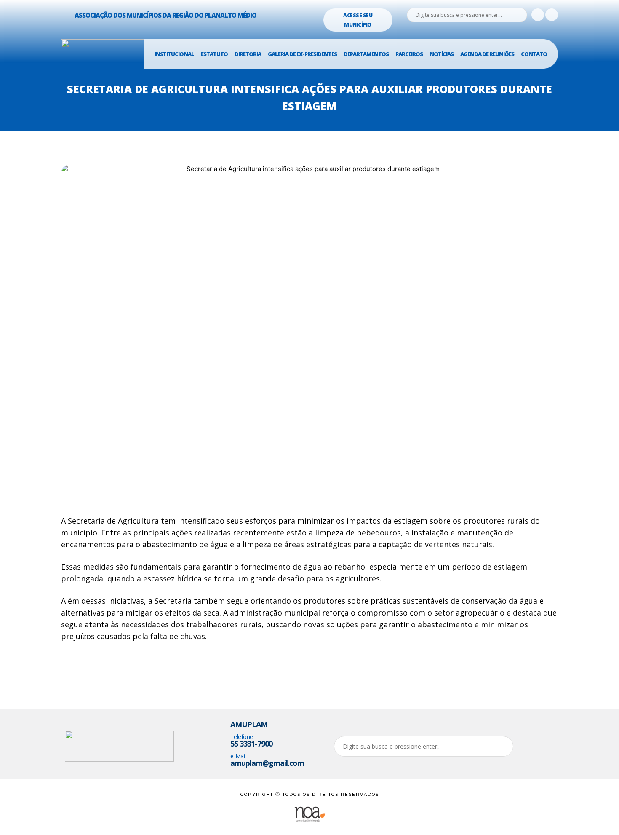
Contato (534, 54)
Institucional (174, 54)
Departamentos (366, 54)
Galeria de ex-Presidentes (302, 54)
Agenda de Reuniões (487, 54)
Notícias (442, 54)
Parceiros (409, 54)
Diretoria (248, 54)
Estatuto (214, 54)
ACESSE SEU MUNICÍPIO (357, 20)
